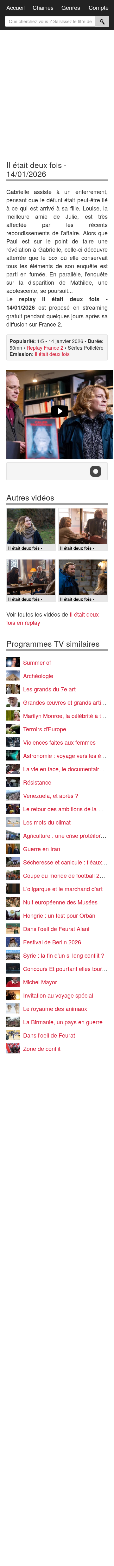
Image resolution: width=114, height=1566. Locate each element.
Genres (70, 7)
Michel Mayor (40, 982)
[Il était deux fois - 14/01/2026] (59, 414)
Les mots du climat (47, 822)
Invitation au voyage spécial (58, 995)
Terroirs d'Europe (44, 729)
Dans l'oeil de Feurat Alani (56, 928)
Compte (99, 7)
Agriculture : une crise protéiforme (66, 835)
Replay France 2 (45, 347)
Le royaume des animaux (55, 1008)
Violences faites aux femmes (59, 742)
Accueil (15, 7)
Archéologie (38, 675)
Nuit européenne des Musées (60, 902)
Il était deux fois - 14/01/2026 (36, 169)
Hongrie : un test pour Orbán (59, 915)
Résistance (37, 782)
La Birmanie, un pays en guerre (63, 1022)
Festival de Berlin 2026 (52, 942)
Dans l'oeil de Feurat (49, 1035)
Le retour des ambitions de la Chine (68, 809)
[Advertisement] (57, 92)
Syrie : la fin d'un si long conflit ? (63, 955)
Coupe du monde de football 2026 (66, 875)
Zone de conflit (41, 1048)
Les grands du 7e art (49, 689)
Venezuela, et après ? (50, 795)
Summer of (37, 662)
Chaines (43, 7)
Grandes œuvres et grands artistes (67, 702)
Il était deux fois (52, 353)
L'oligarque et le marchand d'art (63, 888)
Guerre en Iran (41, 848)
